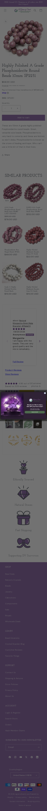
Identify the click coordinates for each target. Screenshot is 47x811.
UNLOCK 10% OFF (35, 412)
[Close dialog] (45, 393)
